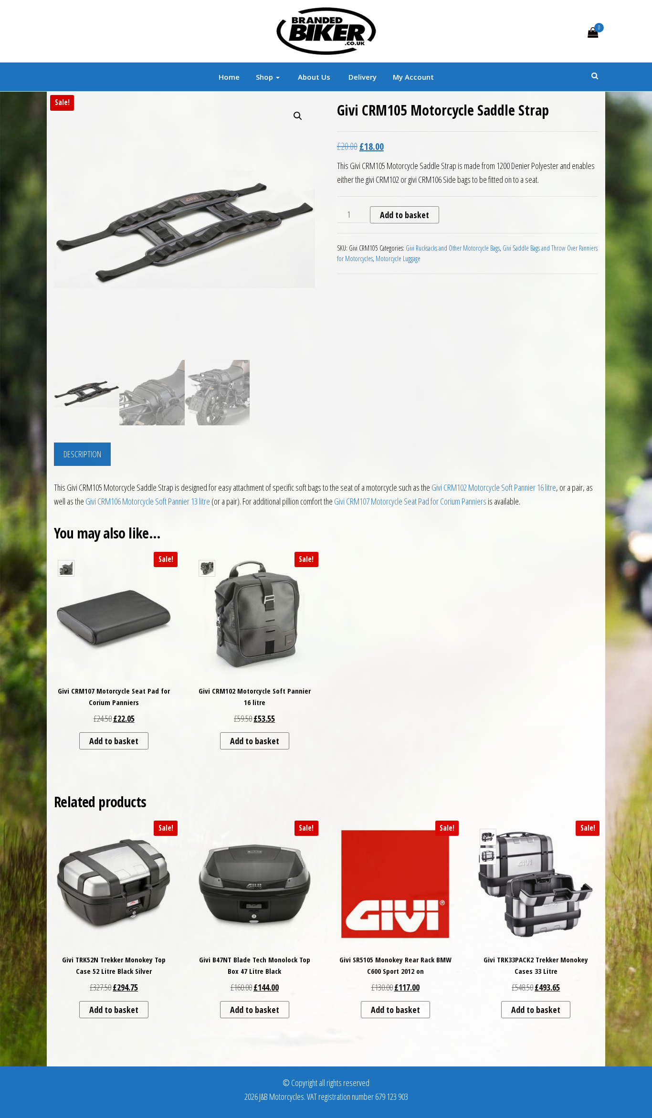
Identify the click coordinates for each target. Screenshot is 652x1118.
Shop (265, 77)
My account (413, 77)
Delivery (362, 77)
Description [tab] (82, 454)
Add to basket (404, 215)
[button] (297, 116)
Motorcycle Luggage (398, 258)
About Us (313, 77)
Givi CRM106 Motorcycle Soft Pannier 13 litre (147, 501)
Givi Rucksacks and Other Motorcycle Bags (453, 248)
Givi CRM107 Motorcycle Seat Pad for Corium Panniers (410, 501)
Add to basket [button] (113, 741)
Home (229, 77)
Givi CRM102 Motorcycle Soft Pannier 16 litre (493, 487)
